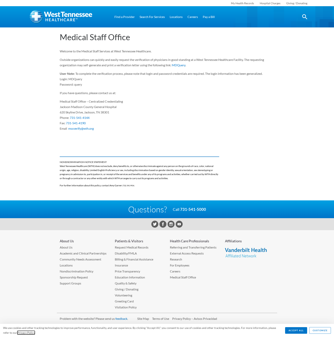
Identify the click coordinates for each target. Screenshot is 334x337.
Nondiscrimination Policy (76, 271)
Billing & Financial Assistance (134, 259)
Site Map (143, 318)
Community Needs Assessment (80, 259)
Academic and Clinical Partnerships (83, 253)
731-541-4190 (76, 123)
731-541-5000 (193, 209)
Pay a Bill (209, 17)
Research (176, 259)
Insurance (121, 265)
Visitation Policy (126, 307)
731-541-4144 (79, 117)
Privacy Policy (26, 332)
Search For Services (152, 17)
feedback (121, 318)
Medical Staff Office (183, 277)
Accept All (296, 330)
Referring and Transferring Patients (193, 247)
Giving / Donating (296, 3)
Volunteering (123, 295)
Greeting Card (124, 301)
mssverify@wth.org (81, 128)
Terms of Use (160, 318)
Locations (176, 17)
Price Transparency (127, 271)
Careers (192, 17)
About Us (66, 247)
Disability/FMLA (126, 253)
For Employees (179, 265)
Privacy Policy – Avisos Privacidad (194, 318)
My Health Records (242, 3)
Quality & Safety (125, 283)
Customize (320, 330)
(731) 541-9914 (128, 186)
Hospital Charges (270, 3)
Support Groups (70, 283)
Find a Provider (124, 17)
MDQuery (178, 65)
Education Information (130, 277)
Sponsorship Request (74, 277)
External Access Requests (187, 253)
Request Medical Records (131, 247)
